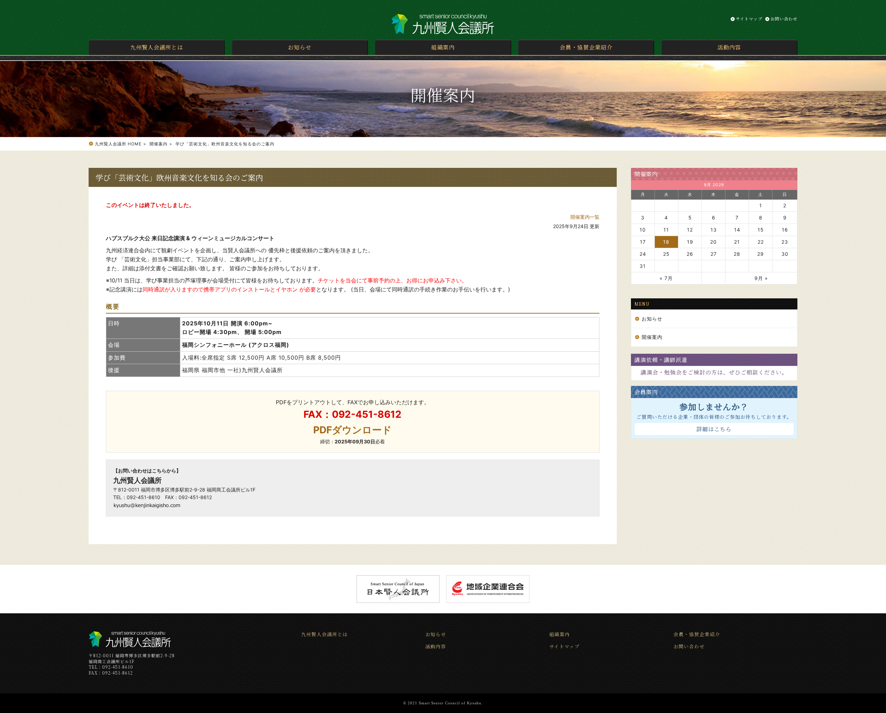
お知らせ (299, 47)
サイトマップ (749, 18)
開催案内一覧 (584, 217)
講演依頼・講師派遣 (660, 360)
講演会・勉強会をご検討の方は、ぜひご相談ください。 (714, 372)
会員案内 (646, 392)
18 (666, 242)
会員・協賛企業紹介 (586, 47)
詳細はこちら (714, 429)
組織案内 (443, 47)
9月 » (761, 278)
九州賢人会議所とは (156, 47)
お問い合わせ (783, 18)
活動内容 (729, 47)
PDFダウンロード (352, 430)
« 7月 (666, 278)
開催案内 (646, 174)
